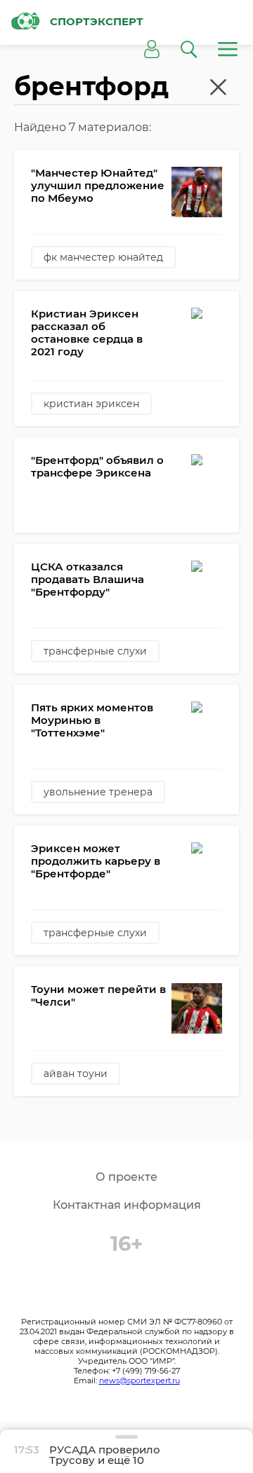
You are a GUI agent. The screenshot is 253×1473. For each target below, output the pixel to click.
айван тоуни (76, 1073)
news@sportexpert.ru (139, 1380)
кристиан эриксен (91, 403)
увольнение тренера (98, 792)
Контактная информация (127, 1205)
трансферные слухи (95, 651)
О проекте (126, 1177)
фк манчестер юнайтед (103, 257)
